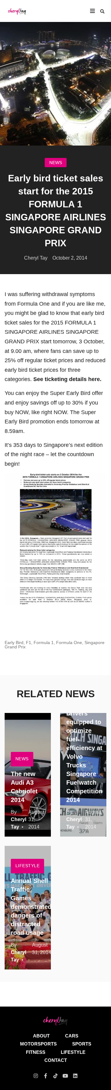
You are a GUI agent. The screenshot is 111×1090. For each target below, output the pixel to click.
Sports (81, 1043)
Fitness (35, 1052)
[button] (102, 11)
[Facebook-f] (46, 1076)
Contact (55, 1060)
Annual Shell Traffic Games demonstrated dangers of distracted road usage (31, 906)
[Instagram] (36, 1076)
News (55, 162)
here (94, 379)
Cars (71, 1035)
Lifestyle (27, 865)
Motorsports (38, 1043)
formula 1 (44, 642)
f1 (28, 642)
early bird (14, 642)
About (41, 1035)
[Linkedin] (75, 1076)
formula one (69, 642)
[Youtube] (65, 1076)
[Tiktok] (55, 1076)
